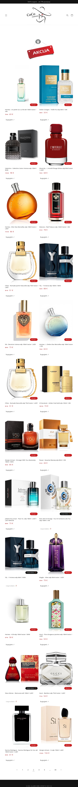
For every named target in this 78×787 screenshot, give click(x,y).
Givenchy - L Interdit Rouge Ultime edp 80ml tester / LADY (56, 169)
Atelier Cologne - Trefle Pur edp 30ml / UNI (53, 110)
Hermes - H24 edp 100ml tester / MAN (17, 634)
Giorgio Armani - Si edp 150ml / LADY (51, 750)
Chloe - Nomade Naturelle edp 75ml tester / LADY (21, 403)
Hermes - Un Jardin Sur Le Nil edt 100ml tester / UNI (20, 110)
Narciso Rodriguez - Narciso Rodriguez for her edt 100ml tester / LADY (21, 751)
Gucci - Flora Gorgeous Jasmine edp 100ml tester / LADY (55, 635)
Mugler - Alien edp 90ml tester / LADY (51, 577)
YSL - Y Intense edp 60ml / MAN (15, 577)
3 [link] (33, 770)
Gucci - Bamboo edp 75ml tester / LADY (52, 693)
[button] (6, 15)
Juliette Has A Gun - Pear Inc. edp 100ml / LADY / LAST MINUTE (21, 519)
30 (55, 770)
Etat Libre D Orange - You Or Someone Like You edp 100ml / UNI (55, 519)
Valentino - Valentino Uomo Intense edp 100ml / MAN (21, 169)
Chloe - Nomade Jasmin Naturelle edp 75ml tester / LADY (21, 286)
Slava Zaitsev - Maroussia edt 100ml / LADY (19, 693)
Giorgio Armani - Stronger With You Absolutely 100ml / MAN (20, 461)
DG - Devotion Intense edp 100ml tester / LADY (20, 344)
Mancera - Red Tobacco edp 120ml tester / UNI (54, 227)
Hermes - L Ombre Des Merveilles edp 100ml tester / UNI (56, 345)
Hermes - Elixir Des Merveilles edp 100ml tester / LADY (21, 228)
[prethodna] (17, 770)
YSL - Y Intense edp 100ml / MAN (50, 286)
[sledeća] (61, 770)
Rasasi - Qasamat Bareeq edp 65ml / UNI (52, 460)
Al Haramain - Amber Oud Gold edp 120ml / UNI (55, 403)
